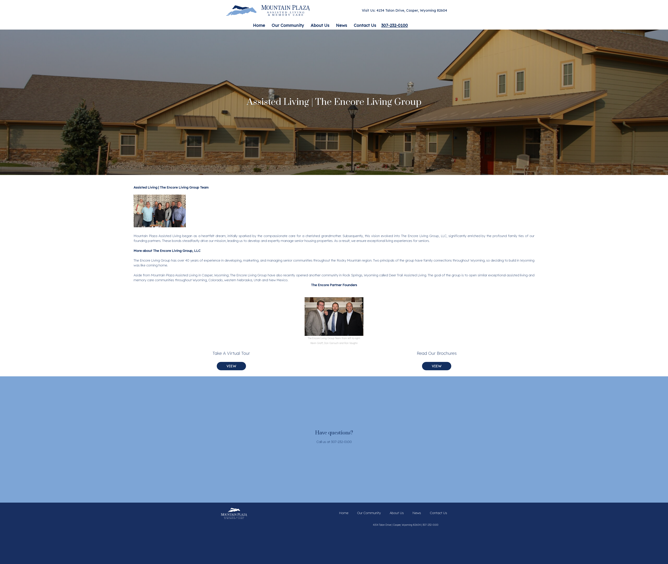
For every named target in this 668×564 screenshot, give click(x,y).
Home (343, 513)
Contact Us (438, 513)
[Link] (268, 10)
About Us (397, 513)
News (416, 513)
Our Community (369, 513)
